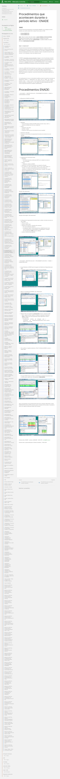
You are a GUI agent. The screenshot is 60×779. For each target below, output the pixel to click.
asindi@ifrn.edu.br (46, 439)
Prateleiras (45, 1)
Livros (52, 1)
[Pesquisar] (29, 1)
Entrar (57, 1)
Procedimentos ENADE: (7, 30)
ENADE (6, 27)
